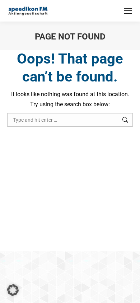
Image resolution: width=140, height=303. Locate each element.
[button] (13, 290)
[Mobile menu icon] (128, 10)
